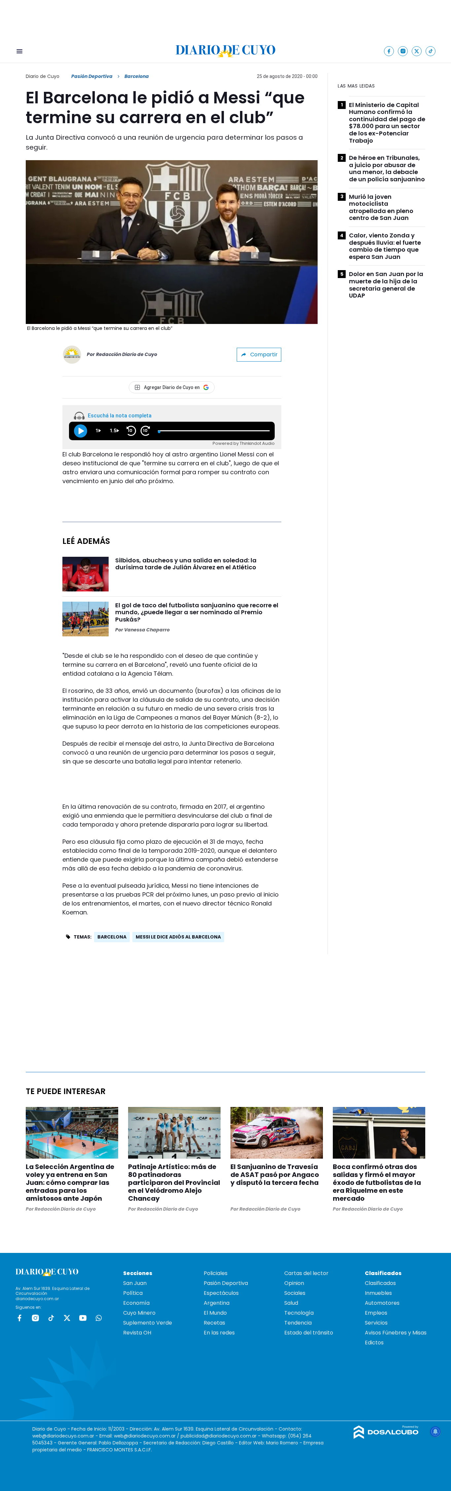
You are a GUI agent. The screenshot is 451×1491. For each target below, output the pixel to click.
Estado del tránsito (308, 1332)
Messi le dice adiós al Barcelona (178, 937)
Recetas (214, 1323)
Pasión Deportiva (92, 76)
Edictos (374, 1342)
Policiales (215, 1273)
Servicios (376, 1323)
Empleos (376, 1313)
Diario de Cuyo (42, 76)
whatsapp (99, 1318)
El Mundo (215, 1313)
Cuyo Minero (139, 1313)
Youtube (83, 1318)
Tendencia (298, 1323)
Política (133, 1293)
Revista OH (137, 1332)
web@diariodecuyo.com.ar (63, 1436)
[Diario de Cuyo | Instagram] (402, 51)
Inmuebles (378, 1293)
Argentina (216, 1303)
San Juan (135, 1283)
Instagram (35, 1318)
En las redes (219, 1332)
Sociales (294, 1293)
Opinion (294, 1283)
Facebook (19, 1318)
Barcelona (111, 937)
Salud (291, 1303)
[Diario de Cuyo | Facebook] (389, 51)
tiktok (51, 1318)
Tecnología (299, 1313)
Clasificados (380, 1283)
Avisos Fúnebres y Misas (396, 1332)
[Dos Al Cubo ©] (386, 1437)
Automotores (382, 1303)
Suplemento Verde (147, 1323)
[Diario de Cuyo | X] (416, 51)
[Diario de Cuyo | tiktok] (430, 51)
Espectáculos (221, 1293)
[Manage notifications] (435, 1431)
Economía (136, 1303)
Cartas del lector (306, 1273)
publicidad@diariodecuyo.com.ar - (221, 1436)
